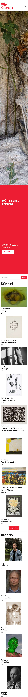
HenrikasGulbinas (4, 629)
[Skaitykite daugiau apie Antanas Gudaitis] (14, 678)
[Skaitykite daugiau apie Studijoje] (14, 356)
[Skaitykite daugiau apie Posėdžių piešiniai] (14, 384)
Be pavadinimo (6, 522)
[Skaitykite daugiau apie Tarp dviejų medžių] (14, 446)
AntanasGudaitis (4, 693)
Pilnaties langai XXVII (9, 343)
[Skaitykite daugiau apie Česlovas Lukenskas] (14, 646)
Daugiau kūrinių (14, 528)
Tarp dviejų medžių (8, 462)
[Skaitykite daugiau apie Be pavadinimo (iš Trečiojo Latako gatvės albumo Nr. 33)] (14, 414)
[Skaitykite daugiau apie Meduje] (14, 297)
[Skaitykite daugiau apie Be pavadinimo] (14, 506)
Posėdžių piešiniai (8, 400)
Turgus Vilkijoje (7, 490)
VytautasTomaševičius (6, 597)
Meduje (4, 311)
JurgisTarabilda (4, 565)
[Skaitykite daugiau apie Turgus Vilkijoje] (14, 476)
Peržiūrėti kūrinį (8, 251)
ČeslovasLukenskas (5, 661)
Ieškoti (24, 277)
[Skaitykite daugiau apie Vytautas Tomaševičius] (14, 582)
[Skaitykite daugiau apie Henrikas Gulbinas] (13, 614)
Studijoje (4, 369)
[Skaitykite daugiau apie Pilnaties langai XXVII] (14, 327)
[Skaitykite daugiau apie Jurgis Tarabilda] (13, 550)
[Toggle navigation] (25, 6)
